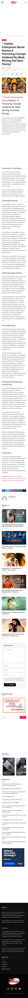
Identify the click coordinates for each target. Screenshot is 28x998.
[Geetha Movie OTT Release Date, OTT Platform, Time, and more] (14, 559)
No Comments (6, 70)
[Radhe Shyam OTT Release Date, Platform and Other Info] (14, 603)
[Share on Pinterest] (12, 74)
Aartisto (22, 993)
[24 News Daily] (14, 2)
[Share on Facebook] (4, 74)
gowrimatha (9, 68)
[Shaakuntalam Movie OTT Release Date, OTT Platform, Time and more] (14, 625)
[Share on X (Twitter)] (8, 74)
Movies (4, 40)
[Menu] (2, 2)
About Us (4, 966)
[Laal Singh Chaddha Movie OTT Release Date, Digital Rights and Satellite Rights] (14, 516)
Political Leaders (6, 969)
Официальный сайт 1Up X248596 (10, 802)
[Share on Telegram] (21, 74)
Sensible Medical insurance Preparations (12, 788)
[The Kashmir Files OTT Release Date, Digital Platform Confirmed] (14, 538)
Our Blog (4, 961)
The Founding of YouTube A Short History (12, 799)
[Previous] (3, 766)
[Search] (26, 2)
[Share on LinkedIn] (17, 74)
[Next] (25, 766)
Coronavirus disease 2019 (8, 796)
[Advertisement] (14, 20)
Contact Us (4, 964)
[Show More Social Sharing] (24, 74)
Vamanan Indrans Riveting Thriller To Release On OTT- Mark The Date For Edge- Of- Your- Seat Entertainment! (14, 478)
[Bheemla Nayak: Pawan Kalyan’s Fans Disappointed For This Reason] (14, 581)
